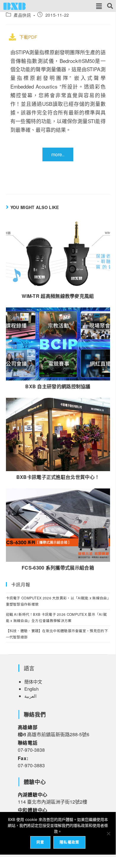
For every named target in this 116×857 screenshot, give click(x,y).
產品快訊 (22, 15)
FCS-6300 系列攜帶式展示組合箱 (58, 567)
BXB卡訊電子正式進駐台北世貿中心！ (57, 477)
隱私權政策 (69, 842)
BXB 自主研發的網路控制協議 (57, 386)
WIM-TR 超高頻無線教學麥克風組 (58, 296)
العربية (30, 696)
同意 (40, 842)
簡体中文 (33, 681)
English (31, 689)
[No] (108, 833)
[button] (99, 6)
